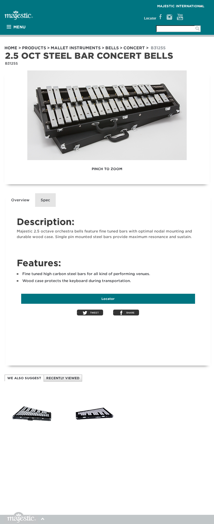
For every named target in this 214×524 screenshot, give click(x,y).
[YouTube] (180, 17)
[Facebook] (160, 17)
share (130, 312)
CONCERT (134, 48)
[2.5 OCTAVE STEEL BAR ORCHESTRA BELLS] (32, 434)
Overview (20, 200)
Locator (150, 18)
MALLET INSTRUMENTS (76, 48)
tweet (94, 312)
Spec (45, 200)
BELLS (112, 48)
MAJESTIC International (180, 6)
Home (10, 48)
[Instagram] (169, 17)
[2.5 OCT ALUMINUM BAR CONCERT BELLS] (94, 434)
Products (34, 48)
